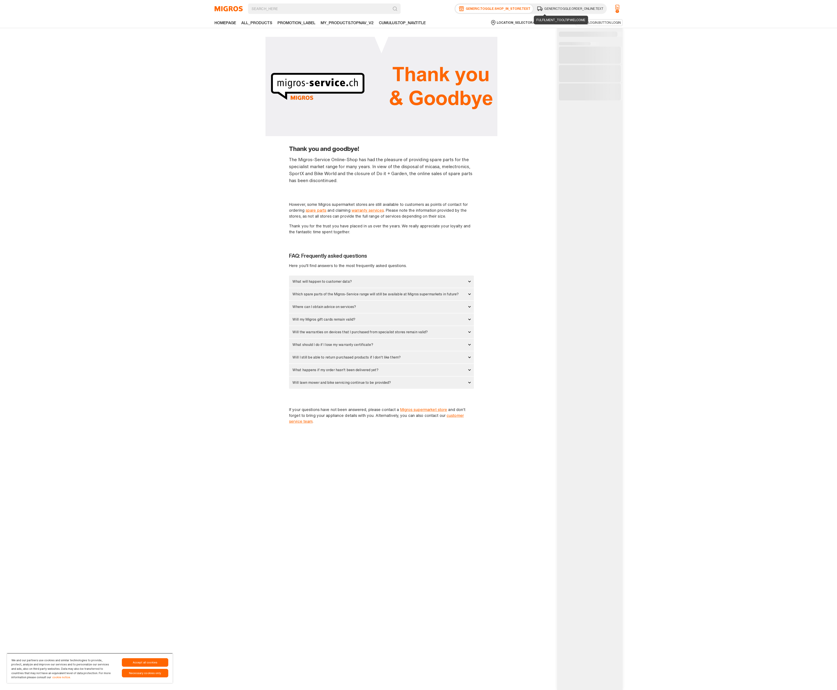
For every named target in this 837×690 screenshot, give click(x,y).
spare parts (316, 210)
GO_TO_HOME (228, 8)
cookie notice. (61, 677)
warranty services (368, 210)
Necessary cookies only (145, 673)
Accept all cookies (145, 662)
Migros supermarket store (423, 409)
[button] (381, 282)
